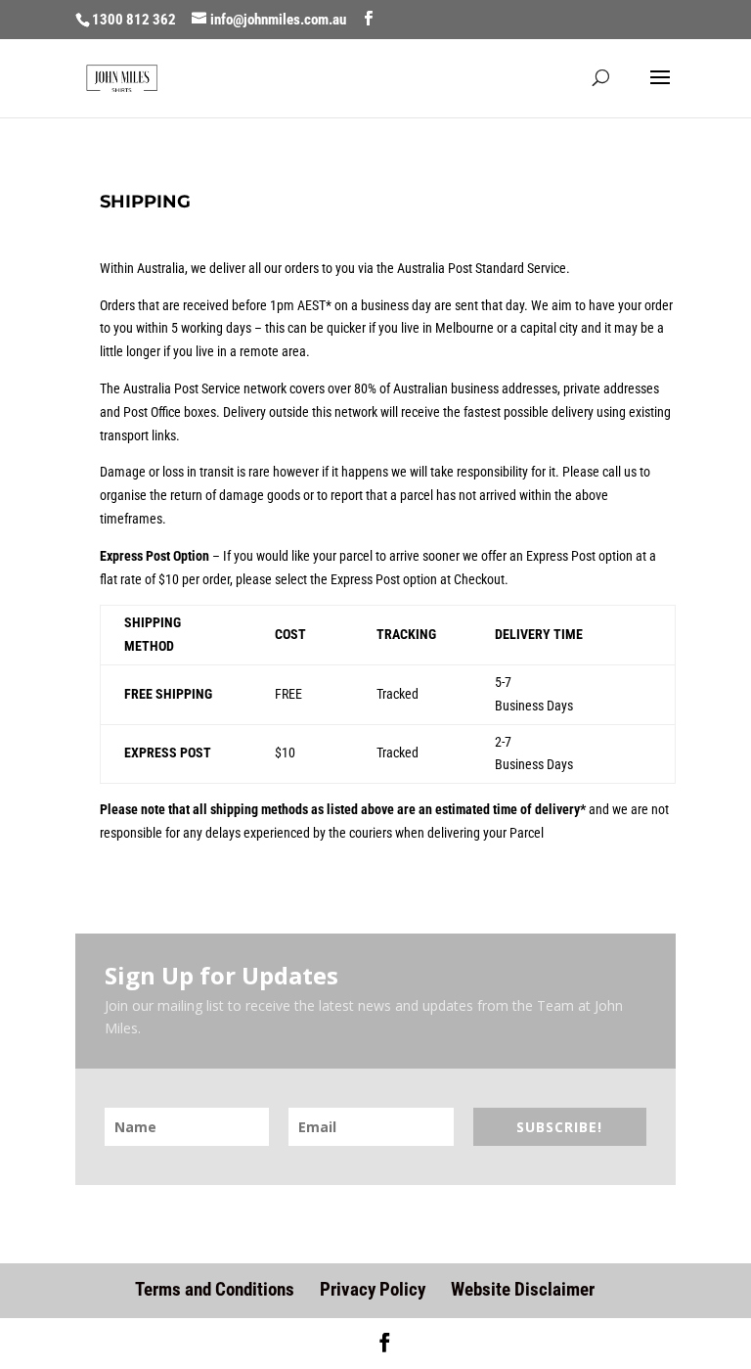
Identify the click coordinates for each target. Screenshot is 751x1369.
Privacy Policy (372, 1289)
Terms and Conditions (214, 1289)
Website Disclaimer (523, 1289)
